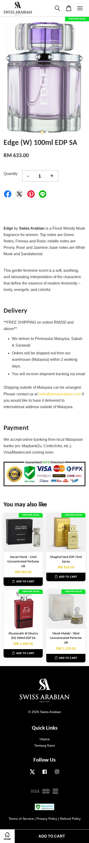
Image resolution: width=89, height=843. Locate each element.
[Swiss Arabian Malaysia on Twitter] (32, 774)
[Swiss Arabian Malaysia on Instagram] (57, 774)
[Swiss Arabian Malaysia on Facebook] (44, 774)
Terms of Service (21, 819)
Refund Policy (70, 819)
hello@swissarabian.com (59, 394)
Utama (45, 739)
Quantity (11, 174)
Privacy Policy (47, 819)
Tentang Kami (44, 745)
